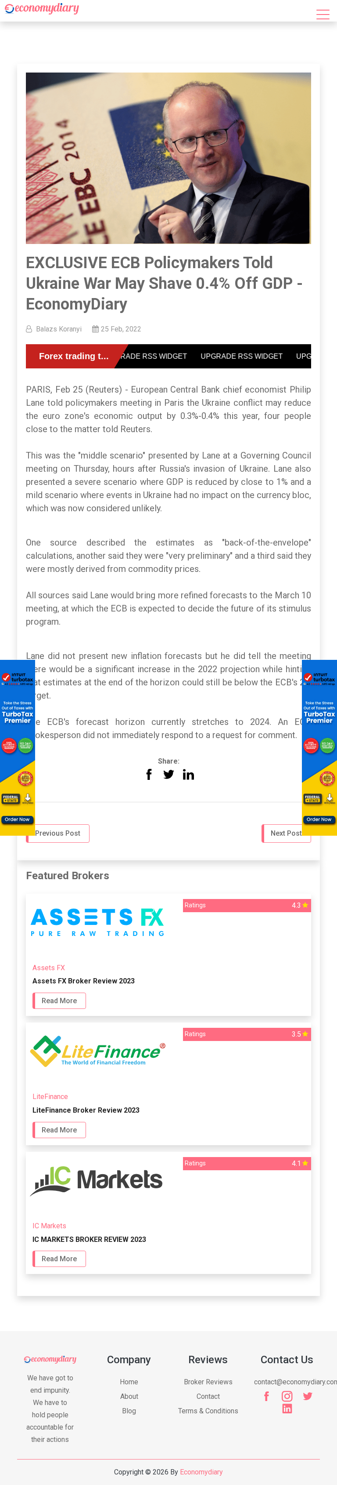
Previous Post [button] (57, 833)
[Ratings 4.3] (168, 948)
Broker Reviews (208, 1382)
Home (129, 1382)
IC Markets (49, 1226)
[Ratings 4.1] (168, 1206)
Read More (59, 1001)
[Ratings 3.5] (168, 1077)
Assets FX (48, 968)
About (129, 1396)
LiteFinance (50, 1096)
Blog (129, 1411)
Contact (208, 1396)
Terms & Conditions (208, 1411)
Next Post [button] (286, 833)
